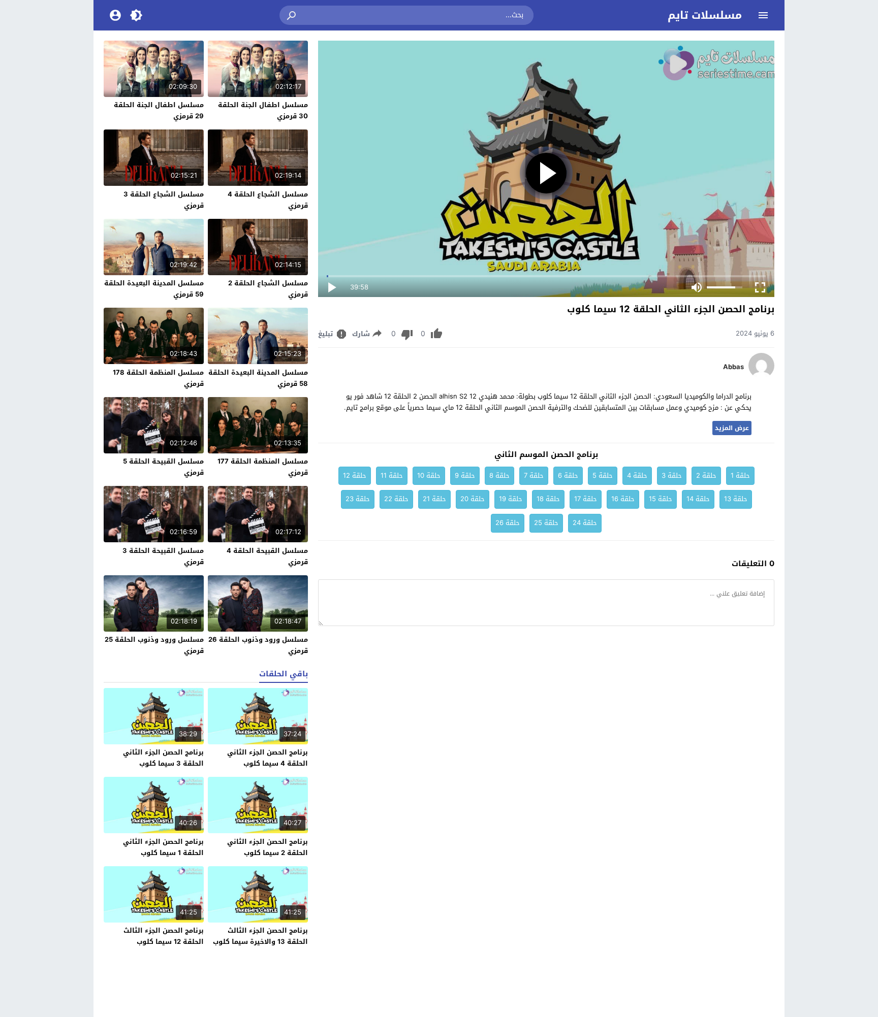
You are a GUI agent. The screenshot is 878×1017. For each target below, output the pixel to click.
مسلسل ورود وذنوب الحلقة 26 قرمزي (258, 645)
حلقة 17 (585, 499)
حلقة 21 (434, 499)
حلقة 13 (735, 499)
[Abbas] (761, 376)
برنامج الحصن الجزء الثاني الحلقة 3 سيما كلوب (163, 758)
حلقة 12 (354, 475)
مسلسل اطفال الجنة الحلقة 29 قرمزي (159, 110)
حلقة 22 (396, 499)
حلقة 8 (499, 475)
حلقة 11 (392, 475)
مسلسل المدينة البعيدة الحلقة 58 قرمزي (258, 378)
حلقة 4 (637, 475)
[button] (292, 15)
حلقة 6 (568, 475)
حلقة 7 (534, 475)
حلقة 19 (510, 499)
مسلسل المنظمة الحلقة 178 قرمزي (158, 378)
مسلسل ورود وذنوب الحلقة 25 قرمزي (154, 645)
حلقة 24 (585, 522)
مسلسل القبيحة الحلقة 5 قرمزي (163, 467)
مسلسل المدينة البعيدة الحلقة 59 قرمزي (154, 289)
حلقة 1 (740, 475)
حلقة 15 (660, 499)
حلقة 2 (706, 475)
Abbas (733, 367)
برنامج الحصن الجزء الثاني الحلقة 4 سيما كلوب (267, 758)
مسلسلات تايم (705, 15)
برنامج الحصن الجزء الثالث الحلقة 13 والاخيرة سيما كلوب (260, 936)
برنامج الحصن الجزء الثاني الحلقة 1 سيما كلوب (163, 847)
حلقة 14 (698, 499)
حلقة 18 (548, 499)
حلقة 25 (546, 522)
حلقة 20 (472, 499)
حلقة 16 (623, 499)
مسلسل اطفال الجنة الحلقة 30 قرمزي (263, 110)
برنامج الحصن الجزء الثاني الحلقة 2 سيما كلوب (267, 847)
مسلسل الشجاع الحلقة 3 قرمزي (163, 200)
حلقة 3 (672, 475)
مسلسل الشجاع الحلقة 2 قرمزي (268, 289)
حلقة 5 (602, 475)
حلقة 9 (465, 475)
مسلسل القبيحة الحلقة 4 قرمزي (267, 556)
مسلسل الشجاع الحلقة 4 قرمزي (268, 200)
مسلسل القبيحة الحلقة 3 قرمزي (163, 556)
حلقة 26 (507, 522)
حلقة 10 (429, 475)
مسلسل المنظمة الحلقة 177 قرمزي (262, 467)
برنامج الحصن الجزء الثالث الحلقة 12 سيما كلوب (163, 936)
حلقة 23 (358, 499)
